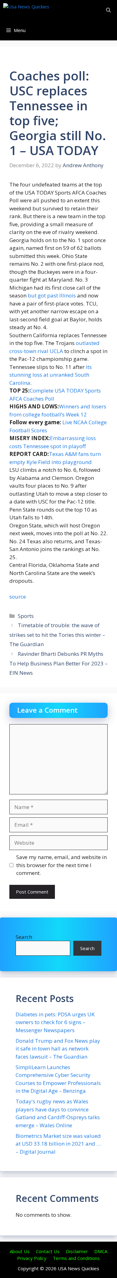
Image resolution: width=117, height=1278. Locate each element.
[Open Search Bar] (108, 10)
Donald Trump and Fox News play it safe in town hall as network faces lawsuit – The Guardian (58, 1048)
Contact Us (48, 1251)
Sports (26, 615)
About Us (20, 1251)
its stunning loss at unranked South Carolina (50, 374)
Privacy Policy (31, 1258)
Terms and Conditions (76, 1258)
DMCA (100, 1251)
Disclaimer (77, 1251)
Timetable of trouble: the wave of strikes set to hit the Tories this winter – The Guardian (57, 635)
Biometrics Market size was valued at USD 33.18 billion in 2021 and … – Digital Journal (58, 1143)
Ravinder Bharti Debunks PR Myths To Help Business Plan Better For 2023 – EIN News (58, 663)
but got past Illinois (52, 295)
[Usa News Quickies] (38, 10)
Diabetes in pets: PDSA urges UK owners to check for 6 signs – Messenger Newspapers (55, 1022)
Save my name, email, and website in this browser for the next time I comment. (61, 864)
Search (24, 936)
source (17, 596)
